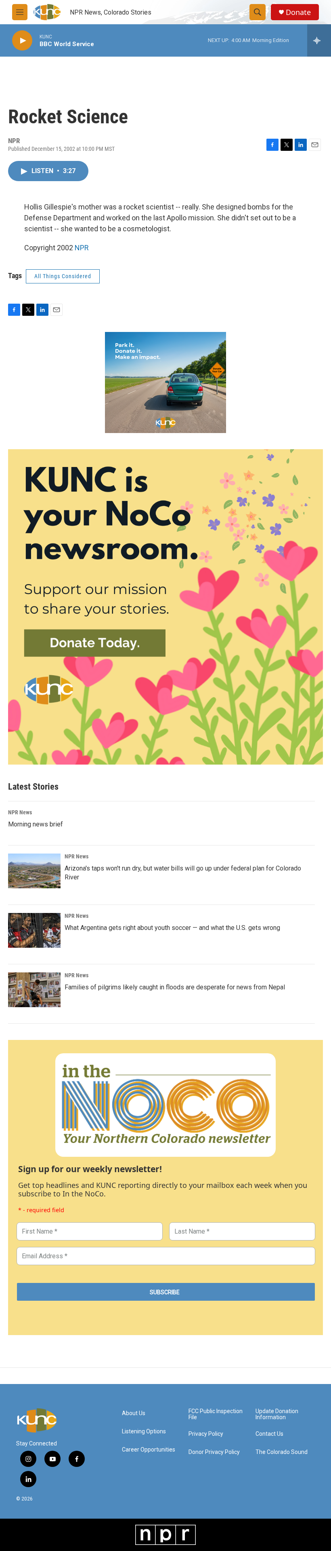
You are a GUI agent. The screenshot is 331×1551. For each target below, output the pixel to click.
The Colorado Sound (282, 1452)
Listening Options (144, 1431)
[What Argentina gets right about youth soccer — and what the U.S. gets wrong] (34, 930)
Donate (298, 12)
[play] (22, 40)
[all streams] (319, 40)
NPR (82, 247)
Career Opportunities (148, 1450)
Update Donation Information (277, 1414)
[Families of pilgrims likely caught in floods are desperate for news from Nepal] (34, 989)
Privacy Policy (206, 1434)
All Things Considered (62, 276)
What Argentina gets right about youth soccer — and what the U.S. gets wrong (172, 928)
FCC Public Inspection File (216, 1414)
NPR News (20, 812)
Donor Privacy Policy (214, 1452)
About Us (133, 1413)
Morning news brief (35, 824)
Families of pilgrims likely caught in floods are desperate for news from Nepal (175, 987)
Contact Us (269, 1434)
